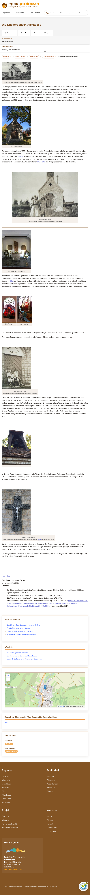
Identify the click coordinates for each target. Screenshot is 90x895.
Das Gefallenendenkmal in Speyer (18, 628)
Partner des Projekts (10, 824)
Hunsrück (5, 776)
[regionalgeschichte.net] (20, 5)
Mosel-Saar (6, 784)
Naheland (5, 787)
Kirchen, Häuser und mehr (11, 48)
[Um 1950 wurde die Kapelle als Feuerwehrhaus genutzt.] (45, 194)
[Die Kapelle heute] (16, 125)
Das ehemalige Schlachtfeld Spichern (19, 631)
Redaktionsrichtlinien (10, 827)
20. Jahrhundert (11, 751)
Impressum (51, 831)
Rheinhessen (7, 795)
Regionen (6, 13)
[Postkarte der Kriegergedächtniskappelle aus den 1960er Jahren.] (22, 71)
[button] (45, 687)
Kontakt (50, 824)
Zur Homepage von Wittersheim (17, 653)
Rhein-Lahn (6, 799)
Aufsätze (50, 776)
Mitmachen (6, 820)
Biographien (51, 780)
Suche (49, 816)
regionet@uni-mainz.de (13, 869)
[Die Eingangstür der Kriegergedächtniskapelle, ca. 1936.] (20, 368)
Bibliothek (20, 13)
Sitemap (50, 820)
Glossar (50, 791)
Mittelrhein (6, 780)
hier (6, 723)
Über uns (5, 816)
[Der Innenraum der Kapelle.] (16, 249)
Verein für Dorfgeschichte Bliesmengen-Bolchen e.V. (25, 659)
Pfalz (4, 791)
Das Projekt (35, 13)
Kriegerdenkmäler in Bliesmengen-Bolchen (21, 634)
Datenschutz (52, 827)
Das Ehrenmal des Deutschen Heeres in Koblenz (23, 625)
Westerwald (6, 802)
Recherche (51, 787)
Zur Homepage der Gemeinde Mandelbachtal (22, 656)
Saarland (9, 744)
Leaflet (61, 706)
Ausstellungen (52, 784)
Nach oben (6, 576)
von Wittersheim (7, 39)
